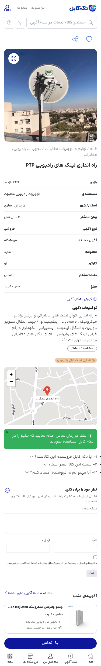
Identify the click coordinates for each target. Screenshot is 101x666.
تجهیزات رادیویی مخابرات (22, 194)
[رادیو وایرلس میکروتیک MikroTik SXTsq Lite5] (80, 618)
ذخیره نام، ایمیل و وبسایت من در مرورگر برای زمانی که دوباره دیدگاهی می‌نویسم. (52, 563)
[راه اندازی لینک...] (47, 390)
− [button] (11, 382)
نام (94, 540)
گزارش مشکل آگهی (80, 299)
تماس (47, 643)
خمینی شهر (34, 628)
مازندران (19, 205)
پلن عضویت (38, 8)
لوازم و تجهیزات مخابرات (65, 149)
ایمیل (45, 540)
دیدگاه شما (89, 509)
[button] (7, 491)
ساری (8, 205)
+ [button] (11, 374)
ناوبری (83, 419)
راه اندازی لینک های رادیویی (76, 360)
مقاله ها (22, 8)
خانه (93, 149)
